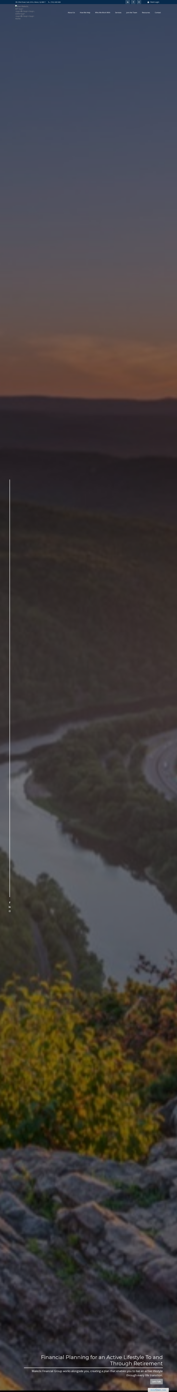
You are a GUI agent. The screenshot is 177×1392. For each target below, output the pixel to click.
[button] (71, 12)
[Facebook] (133, 2)
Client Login (154, 2)
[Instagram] (10, 911)
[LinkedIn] (127, 2)
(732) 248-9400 (56, 2)
